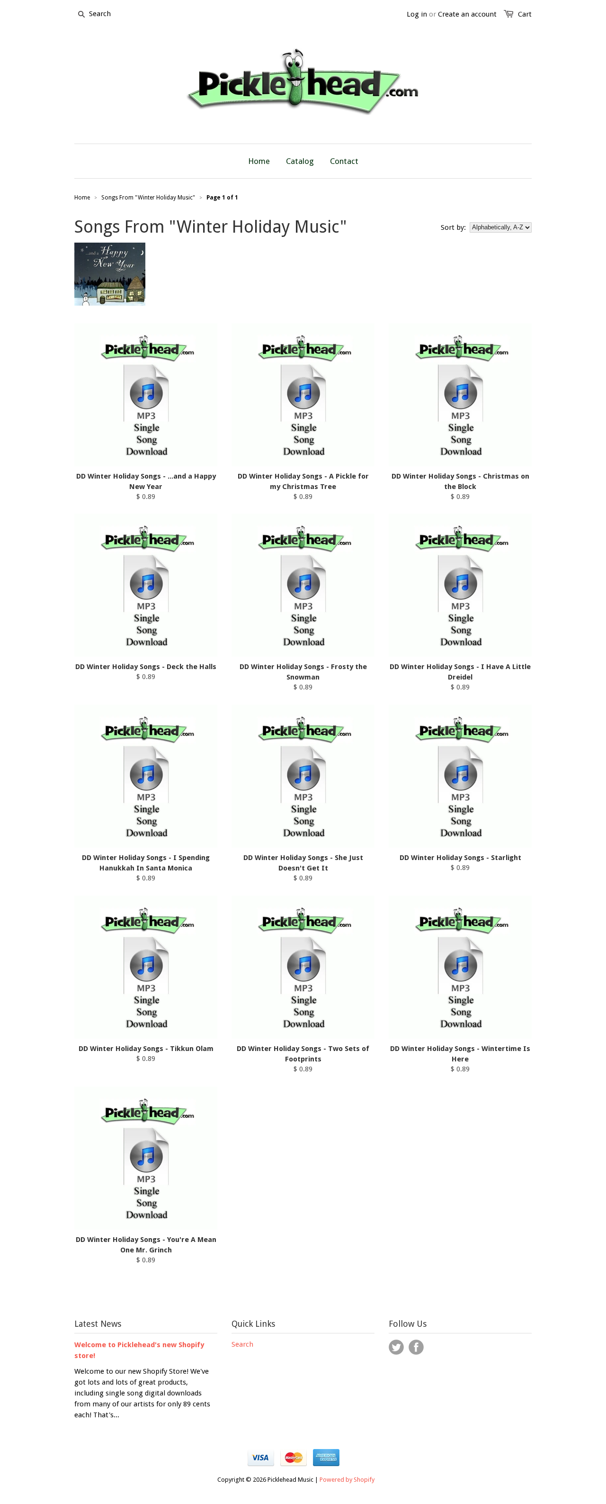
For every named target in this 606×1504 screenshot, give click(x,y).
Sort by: (453, 227)
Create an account (467, 14)
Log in (417, 14)
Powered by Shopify (347, 1479)
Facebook (416, 1347)
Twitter (396, 1347)
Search (242, 1344)
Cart (525, 14)
